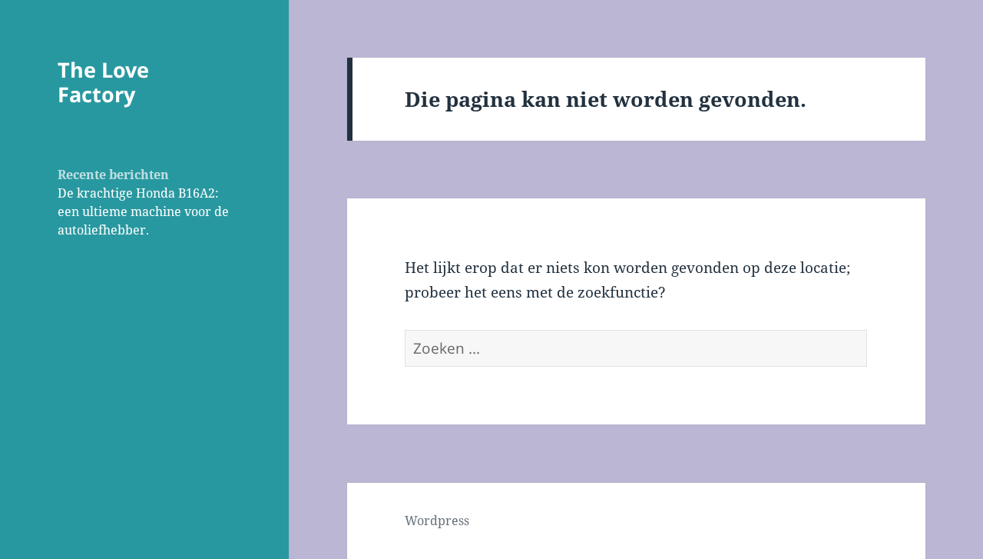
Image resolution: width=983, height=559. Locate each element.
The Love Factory (103, 81)
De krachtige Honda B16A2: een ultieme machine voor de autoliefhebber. (143, 211)
